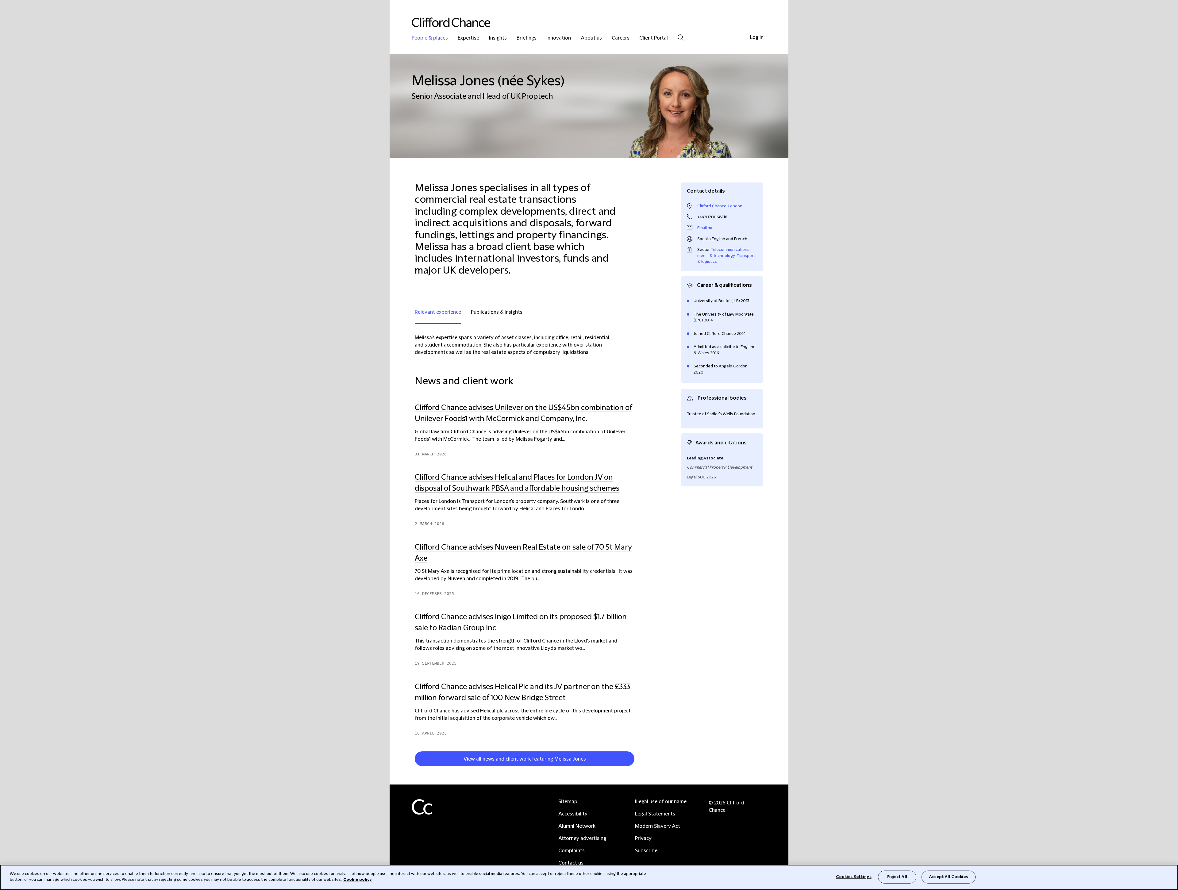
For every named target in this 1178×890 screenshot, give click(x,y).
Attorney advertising (582, 838)
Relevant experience (438, 312)
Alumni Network (576, 826)
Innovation (558, 38)
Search (681, 37)
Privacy (643, 838)
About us (591, 38)
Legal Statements (655, 814)
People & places (430, 38)
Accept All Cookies (948, 876)
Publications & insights (496, 312)
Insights (498, 38)
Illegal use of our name (661, 801)
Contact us (570, 863)
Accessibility (572, 814)
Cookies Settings (854, 876)
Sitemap (567, 801)
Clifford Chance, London (719, 206)
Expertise (468, 38)
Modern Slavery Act (657, 826)
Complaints (571, 851)
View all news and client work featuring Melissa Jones (525, 759)
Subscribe (646, 851)
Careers (620, 38)
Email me (705, 227)
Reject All (897, 876)
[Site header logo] (577, 22)
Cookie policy (357, 879)
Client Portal (653, 38)
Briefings (527, 38)
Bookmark (637, 760)
